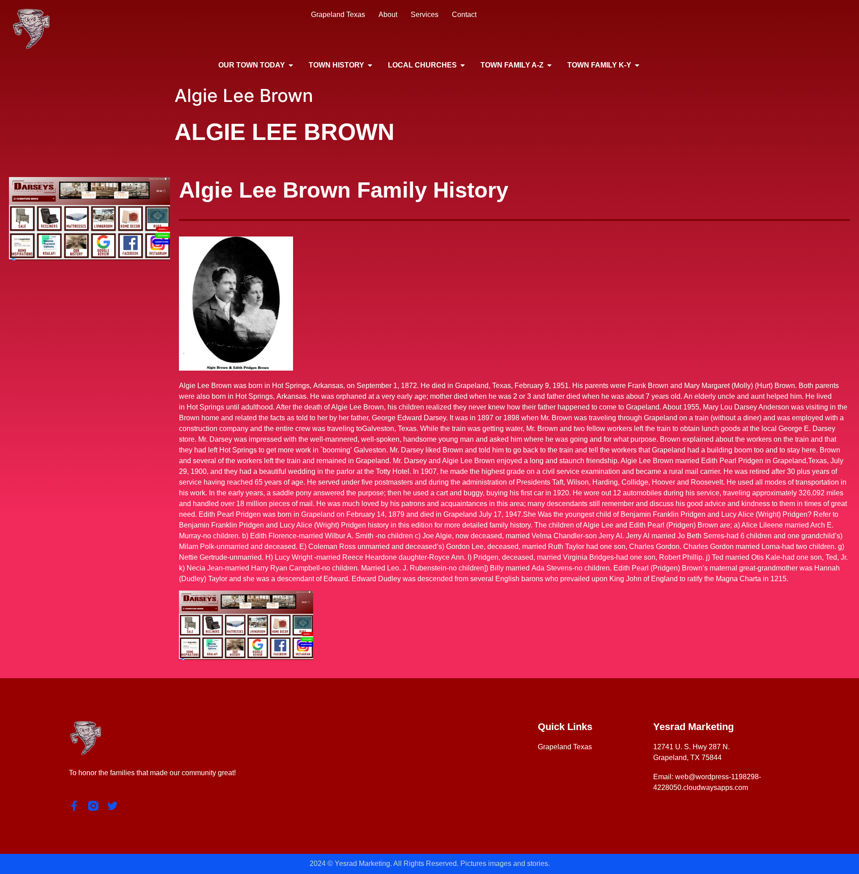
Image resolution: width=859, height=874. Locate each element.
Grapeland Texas (338, 14)
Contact (464, 14)
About (387, 14)
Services (424, 14)
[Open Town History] (370, 65)
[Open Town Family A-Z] (549, 65)
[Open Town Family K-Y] (637, 65)
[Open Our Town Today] (290, 65)
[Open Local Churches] (462, 65)
